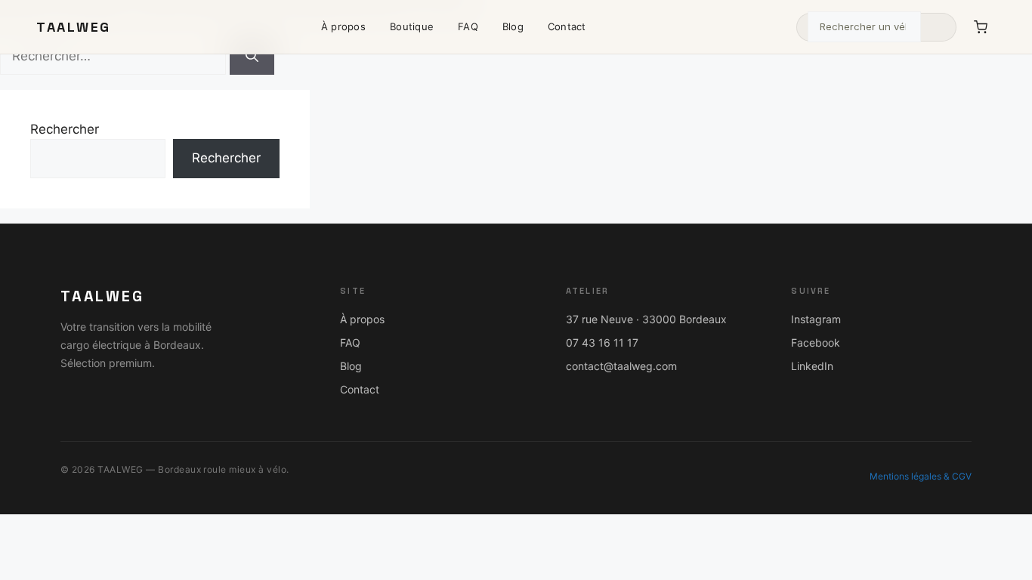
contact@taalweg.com (621, 365)
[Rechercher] (937, 27)
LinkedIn (812, 365)
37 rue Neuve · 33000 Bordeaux (646, 319)
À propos (343, 26)
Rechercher (64, 129)
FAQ (468, 26)
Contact (567, 26)
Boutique (412, 26)
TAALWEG (73, 26)
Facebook (815, 342)
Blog (513, 26)
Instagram (816, 319)
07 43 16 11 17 (602, 342)
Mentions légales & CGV (921, 476)
